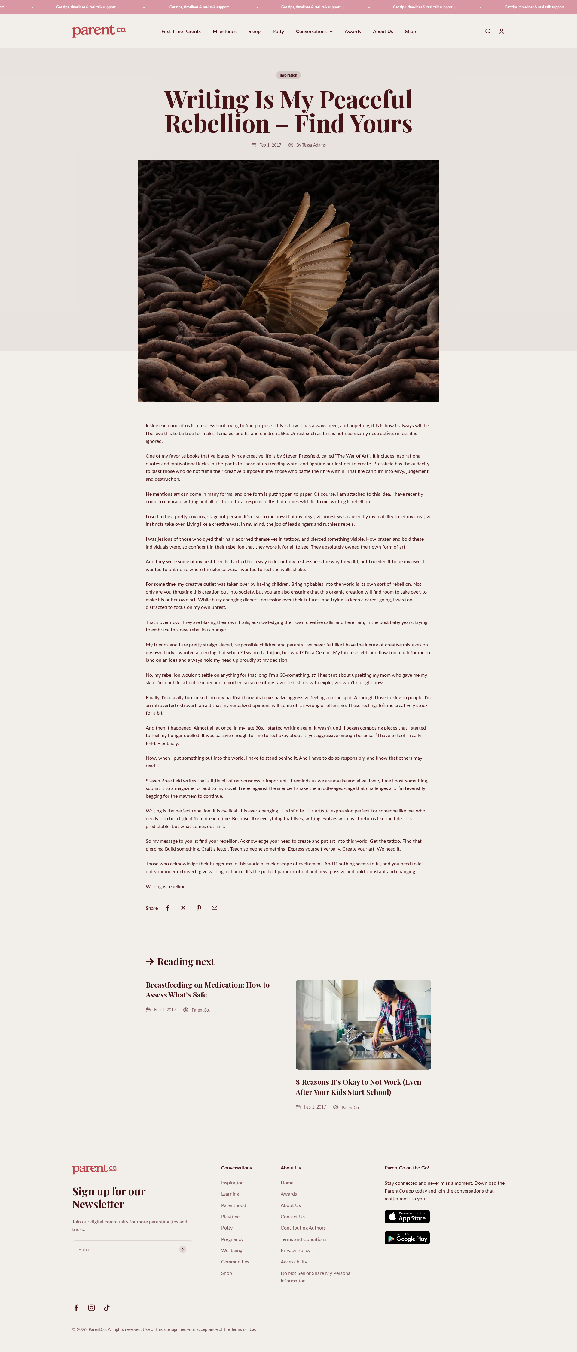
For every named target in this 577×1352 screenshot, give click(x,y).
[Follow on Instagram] (91, 1308)
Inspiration (288, 75)
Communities (235, 1261)
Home (287, 1182)
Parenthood (233, 1205)
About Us (383, 31)
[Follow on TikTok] (107, 1308)
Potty (278, 31)
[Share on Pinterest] (199, 908)
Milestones (225, 31)
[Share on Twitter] (183, 908)
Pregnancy (232, 1239)
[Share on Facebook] (168, 908)
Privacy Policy (295, 1250)
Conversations (311, 31)
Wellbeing (231, 1250)
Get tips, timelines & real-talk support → (59, 7)
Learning (230, 1193)
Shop (410, 31)
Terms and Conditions (303, 1239)
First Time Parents (181, 31)
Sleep (255, 31)
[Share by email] (215, 908)
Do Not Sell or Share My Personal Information (316, 1277)
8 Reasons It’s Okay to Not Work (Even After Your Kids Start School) (358, 1087)
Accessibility (294, 1261)
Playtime (230, 1216)
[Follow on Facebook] (76, 1308)
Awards (353, 31)
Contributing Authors (303, 1227)
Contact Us (293, 1216)
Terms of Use (243, 1329)
